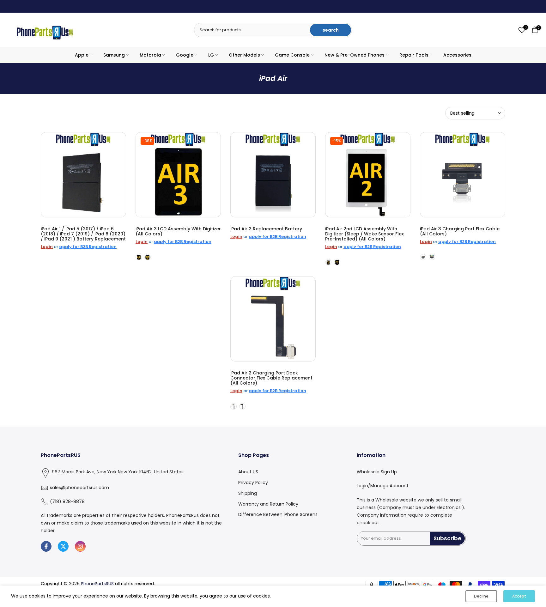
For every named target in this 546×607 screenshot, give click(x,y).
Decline (481, 596)
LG (211, 55)
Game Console (292, 55)
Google (184, 55)
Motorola (150, 55)
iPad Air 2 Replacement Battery (266, 229)
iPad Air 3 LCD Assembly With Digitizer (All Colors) (178, 231)
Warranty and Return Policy (268, 504)
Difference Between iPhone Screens (278, 514)
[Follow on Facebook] (46, 546)
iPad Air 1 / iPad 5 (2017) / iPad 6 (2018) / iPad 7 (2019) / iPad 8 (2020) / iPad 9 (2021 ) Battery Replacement (83, 234)
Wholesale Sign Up (377, 472)
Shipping (247, 493)
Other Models (244, 55)
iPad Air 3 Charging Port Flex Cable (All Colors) (460, 231)
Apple (81, 55)
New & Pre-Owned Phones (355, 55)
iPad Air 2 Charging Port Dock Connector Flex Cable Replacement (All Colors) (271, 378)
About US (248, 472)
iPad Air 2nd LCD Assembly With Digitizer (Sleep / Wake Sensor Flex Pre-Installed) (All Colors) (364, 234)
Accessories (457, 55)
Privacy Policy (253, 482)
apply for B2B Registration (88, 247)
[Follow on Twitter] (63, 546)
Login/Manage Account (383, 486)
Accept (519, 596)
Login (47, 247)
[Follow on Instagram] (80, 546)
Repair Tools (413, 55)
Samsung (114, 55)
